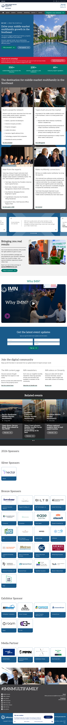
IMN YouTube (6, 702)
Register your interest (53, 13)
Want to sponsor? (8, 270)
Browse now (48, 385)
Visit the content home (7, 385)
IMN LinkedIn (6, 696)
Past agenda (22, 47)
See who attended (7, 142)
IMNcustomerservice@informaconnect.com (55, 695)
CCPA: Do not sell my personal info (57, 716)
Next (63, 413)
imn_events (6, 698)
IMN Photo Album (7, 705)
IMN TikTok (6, 707)
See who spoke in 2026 (8, 207)
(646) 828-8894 (62, 699)
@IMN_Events (6, 694)
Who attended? (7, 47)
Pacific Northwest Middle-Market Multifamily (58, 60)
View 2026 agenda (40, 142)
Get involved (38, 207)
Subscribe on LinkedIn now (30, 385)
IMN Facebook (6, 700)
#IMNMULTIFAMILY (19, 689)
